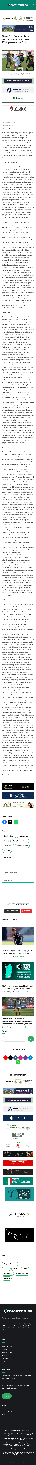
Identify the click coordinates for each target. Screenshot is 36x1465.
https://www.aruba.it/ (18, 1449)
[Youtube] (5, 1057)
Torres (25, 841)
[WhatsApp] (16, 822)
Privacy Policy (6, 1414)
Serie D (15, 841)
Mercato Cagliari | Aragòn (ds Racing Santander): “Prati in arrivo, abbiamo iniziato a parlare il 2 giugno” (17, 1023)
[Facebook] (4, 822)
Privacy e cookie (7, 1411)
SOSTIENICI (6, 1369)
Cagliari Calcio (9, 836)
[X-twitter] (10, 1057)
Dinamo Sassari (22, 846)
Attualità (7, 851)
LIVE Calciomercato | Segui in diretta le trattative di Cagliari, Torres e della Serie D (18, 988)
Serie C (6, 841)
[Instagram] (20, 1057)
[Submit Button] (31, 1039)
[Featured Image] (18, 936)
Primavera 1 (8, 846)
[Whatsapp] (18, 1062)
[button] (2, 5)
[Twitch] (25, 1057)
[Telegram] (30, 1057)
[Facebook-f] (15, 1057)
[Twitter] (10, 822)
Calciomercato (24, 836)
